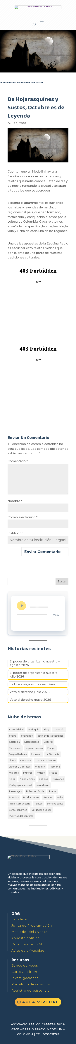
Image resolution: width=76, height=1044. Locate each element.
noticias (43, 779)
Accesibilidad (16, 729)
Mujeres (27, 772)
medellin (40, 766)
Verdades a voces (41, 810)
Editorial (48, 741)
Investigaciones (25, 978)
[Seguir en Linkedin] (45, 903)
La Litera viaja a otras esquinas (32, 684)
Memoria (55, 766)
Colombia (14, 741)
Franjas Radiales (18, 754)
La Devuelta (52, 754)
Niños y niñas (27, 779)
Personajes (15, 791)
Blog (46, 729)
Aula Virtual (40, 1002)
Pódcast (48, 797)
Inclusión (36, 754)
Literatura (25, 760)
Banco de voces (24, 965)
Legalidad (20, 919)
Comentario (18, 461)
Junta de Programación (31, 925)
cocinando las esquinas (50, 735)
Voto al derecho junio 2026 (29, 692)
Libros (12, 760)
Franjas (51, 748)
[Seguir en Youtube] (28, 903)
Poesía (52, 791)
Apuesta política (25, 938)
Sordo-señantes (18, 810)
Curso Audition (24, 972)
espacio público (34, 748)
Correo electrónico (22, 517)
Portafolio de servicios (30, 984)
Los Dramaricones (46, 760)
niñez (12, 779)
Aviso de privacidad (27, 950)
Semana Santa (55, 803)
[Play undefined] (21, 605)
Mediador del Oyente (29, 932)
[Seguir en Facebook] (11, 903)
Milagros (14, 772)
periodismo (43, 785)
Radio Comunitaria (19, 803)
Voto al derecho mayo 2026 (30, 699)
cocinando (27, 735)
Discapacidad (31, 741)
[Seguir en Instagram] (36, 903)
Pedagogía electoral (20, 785)
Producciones (31, 797)
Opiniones (58, 779)
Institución (15, 533)
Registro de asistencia (30, 990)
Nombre (15, 501)
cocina (12, 735)
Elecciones (15, 748)
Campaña (59, 729)
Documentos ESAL (27, 944)
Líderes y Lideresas (19, 766)
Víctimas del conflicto (21, 816)
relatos (38, 803)
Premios (14, 797)
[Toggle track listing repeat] (20, 622)
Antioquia (33, 729)
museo (41, 772)
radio (60, 797)
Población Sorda (35, 791)
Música (53, 772)
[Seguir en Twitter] (19, 903)
